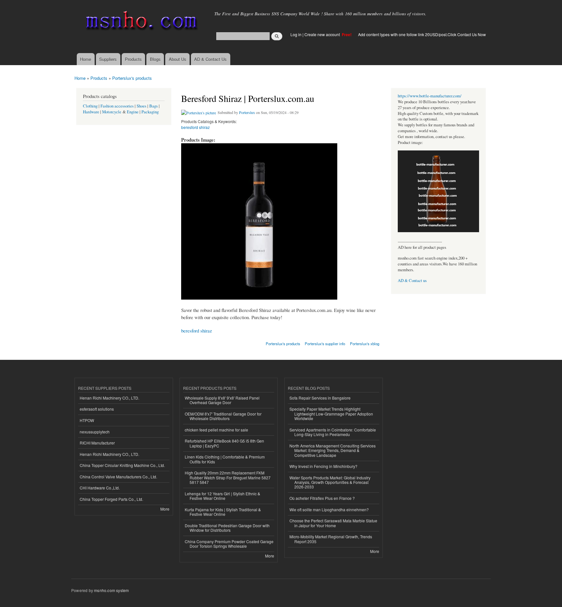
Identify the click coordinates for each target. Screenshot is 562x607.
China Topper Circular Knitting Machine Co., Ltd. (122, 465)
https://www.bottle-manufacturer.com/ (430, 96)
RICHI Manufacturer (97, 442)
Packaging (150, 112)
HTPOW (87, 420)
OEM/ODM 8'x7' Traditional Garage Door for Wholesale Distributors (223, 416)
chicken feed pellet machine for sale (216, 429)
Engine (133, 112)
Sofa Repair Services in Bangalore (320, 398)
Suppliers (108, 59)
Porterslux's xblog (364, 343)
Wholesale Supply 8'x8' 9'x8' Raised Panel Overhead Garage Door (222, 400)
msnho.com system (111, 590)
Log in (295, 34)
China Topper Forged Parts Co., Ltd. (111, 499)
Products (133, 59)
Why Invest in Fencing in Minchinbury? (323, 466)
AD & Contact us (412, 280)
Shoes (141, 106)
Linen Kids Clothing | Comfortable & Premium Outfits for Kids (225, 459)
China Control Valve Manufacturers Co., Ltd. (118, 476)
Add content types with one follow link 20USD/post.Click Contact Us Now (422, 34)
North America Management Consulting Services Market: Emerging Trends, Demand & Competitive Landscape (332, 450)
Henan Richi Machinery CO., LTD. (109, 398)
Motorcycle (111, 112)
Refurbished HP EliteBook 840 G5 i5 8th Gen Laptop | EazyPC (224, 443)
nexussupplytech (95, 431)
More (164, 509)
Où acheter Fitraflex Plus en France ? (322, 498)
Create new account (322, 34)
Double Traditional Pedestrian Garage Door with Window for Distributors (227, 528)
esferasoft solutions (97, 409)
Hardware (91, 112)
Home (85, 59)
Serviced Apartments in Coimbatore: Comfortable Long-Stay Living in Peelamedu (332, 432)
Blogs (155, 59)
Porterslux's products (132, 78)
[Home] (140, 22)
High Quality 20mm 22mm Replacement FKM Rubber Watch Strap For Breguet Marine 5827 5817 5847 (228, 477)
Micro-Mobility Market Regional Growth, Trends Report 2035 (330, 539)
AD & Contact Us (210, 59)
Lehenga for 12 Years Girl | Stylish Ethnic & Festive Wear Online (222, 496)
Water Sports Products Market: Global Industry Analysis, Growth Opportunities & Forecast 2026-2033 (329, 482)
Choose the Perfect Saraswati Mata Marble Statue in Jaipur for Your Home (333, 523)
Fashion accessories (117, 106)
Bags (153, 106)
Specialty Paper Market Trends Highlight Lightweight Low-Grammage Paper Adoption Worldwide (331, 413)
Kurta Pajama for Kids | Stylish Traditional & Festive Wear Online (223, 512)
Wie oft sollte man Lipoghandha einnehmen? (329, 509)
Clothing (90, 106)
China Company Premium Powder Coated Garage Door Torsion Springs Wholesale (229, 544)
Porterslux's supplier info (325, 343)
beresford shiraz (195, 127)
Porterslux (247, 112)
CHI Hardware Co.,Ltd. (100, 487)
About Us (177, 59)
